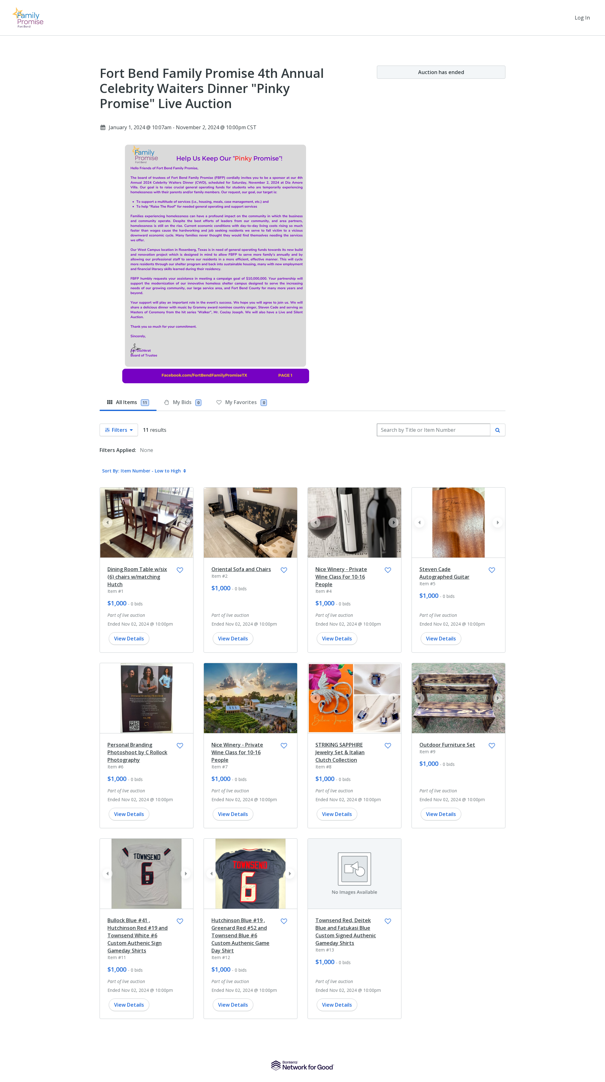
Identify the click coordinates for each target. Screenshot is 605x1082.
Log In (582, 17)
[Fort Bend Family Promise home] (30, 17)
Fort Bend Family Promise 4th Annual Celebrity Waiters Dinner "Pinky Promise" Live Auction (212, 88)
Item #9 (427, 752)
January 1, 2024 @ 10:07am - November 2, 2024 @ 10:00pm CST (182, 127)
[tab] (128, 402)
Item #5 (427, 584)
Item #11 (116, 957)
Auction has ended (441, 72)
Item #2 (219, 576)
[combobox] (433, 430)
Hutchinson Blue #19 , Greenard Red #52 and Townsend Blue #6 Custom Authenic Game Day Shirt (240, 935)
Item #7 (219, 767)
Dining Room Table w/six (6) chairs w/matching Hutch (137, 577)
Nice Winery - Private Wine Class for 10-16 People (237, 752)
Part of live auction (126, 615)
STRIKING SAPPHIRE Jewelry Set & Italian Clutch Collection (340, 752)
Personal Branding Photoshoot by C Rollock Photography (137, 752)
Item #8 (323, 767)
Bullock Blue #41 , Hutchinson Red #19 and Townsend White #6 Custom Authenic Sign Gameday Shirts (137, 935)
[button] (185, 523)
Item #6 (115, 767)
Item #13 (324, 950)
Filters (119, 429)
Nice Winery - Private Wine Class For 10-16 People (341, 577)
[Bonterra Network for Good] (302, 1065)
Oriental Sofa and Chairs (241, 569)
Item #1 (115, 591)
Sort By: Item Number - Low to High (141, 471)
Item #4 (323, 591)
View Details (129, 638)
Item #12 (220, 957)
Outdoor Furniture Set (447, 744)
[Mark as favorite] (180, 570)
